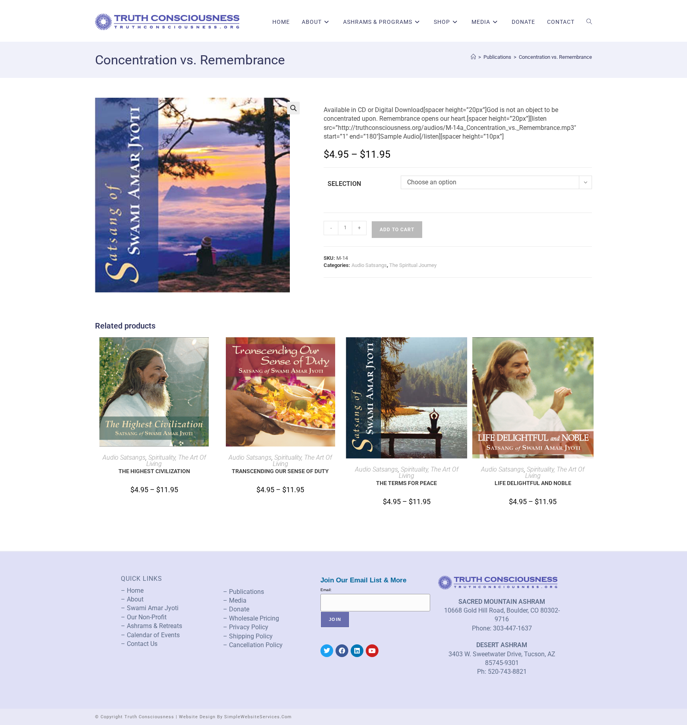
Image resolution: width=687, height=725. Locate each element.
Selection (344, 184)
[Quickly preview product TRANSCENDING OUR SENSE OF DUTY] (337, 351)
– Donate (236, 609)
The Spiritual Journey (413, 265)
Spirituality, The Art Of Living (176, 461)
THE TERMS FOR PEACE (406, 483)
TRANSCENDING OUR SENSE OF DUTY (280, 471)
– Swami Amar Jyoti (150, 608)
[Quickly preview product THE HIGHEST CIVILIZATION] (211, 351)
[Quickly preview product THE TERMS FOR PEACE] (463, 351)
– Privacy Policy (245, 627)
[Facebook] (342, 650)
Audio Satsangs (369, 265)
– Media (234, 600)
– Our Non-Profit (144, 617)
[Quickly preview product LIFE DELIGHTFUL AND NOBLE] (590, 351)
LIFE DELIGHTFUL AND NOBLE (533, 483)
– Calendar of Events (150, 635)
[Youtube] (372, 650)
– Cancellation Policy (253, 645)
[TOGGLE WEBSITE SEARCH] (589, 22)
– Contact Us (139, 644)
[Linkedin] (357, 650)
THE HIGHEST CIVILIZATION (154, 471)
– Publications (243, 591)
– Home (132, 590)
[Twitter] (326, 650)
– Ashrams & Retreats (151, 626)
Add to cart (397, 229)
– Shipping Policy (248, 636)
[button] (293, 108)
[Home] (473, 57)
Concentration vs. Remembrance (555, 57)
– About (132, 599)
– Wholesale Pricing (251, 618)
